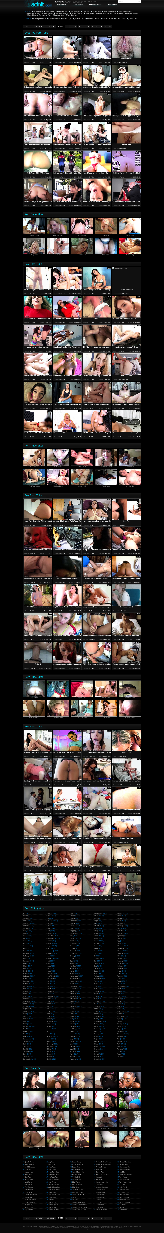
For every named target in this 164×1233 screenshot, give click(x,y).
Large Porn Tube (125, 1202)
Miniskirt (96, 926)
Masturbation (98, 913)
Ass (24, 943)
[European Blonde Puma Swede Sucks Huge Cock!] (38, 548)
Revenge (97, 1034)
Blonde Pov (97, 11)
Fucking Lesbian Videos (80, 1207)
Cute (48, 963)
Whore (119, 1041)
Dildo (48, 983)
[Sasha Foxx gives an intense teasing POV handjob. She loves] (97, 288)
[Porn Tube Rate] (126, 374)
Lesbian (72, 1041)
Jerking (72, 1011)
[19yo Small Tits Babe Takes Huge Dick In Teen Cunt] (67, 403)
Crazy (48, 948)
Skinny (119, 918)
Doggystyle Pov (117, 13)
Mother (96, 936)
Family (48, 1026)
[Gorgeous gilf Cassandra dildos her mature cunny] (67, 431)
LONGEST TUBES (95, 5)
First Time (49, 1046)
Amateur (25, 923)
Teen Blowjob (47, 13)
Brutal (25, 1029)
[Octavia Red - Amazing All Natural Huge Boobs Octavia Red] (97, 374)
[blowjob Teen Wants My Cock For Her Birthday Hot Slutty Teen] (97, 57)
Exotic (48, 1016)
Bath (24, 958)
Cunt (48, 961)
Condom (49, 941)
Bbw (24, 963)
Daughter (49, 973)
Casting (25, 1046)
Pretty (95, 1009)
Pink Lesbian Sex (125, 1167)
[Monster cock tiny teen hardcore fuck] (126, 663)
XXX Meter (122, 1184)
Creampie (49, 951)
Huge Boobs (89, 13)
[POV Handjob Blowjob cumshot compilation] (67, 374)
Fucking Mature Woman (103, 1164)
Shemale (97, 1059)
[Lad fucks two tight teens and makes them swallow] (126, 779)
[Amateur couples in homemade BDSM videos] (38, 288)
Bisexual (25, 991)
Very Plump (123, 1177)
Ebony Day (58, 1108)
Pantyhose (97, 978)
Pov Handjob (75, 11)
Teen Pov (86, 11)
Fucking (72, 926)
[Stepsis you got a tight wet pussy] (38, 345)
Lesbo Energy (100, 1192)
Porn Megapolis (124, 1169)
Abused (25, 916)
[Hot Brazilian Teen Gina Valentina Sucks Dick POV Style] (97, 751)
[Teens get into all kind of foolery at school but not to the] (126, 865)
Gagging (73, 931)
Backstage (26, 956)
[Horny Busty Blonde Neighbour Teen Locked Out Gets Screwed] (38, 317)
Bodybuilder (27, 1009)
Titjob (119, 991)
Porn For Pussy (124, 1189)
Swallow (120, 963)
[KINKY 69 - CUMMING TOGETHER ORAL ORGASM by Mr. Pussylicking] (67, 288)
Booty (25, 1016)
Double (48, 999)
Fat (47, 1031)
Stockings (120, 948)
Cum (48, 956)
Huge (72, 983)
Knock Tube (106, 698)
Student (119, 958)
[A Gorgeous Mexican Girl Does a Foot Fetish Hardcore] (38, 751)
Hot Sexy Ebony (106, 1128)
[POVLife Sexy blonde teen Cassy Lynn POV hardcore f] (67, 808)
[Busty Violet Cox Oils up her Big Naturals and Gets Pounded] (126, 403)
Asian (25, 941)
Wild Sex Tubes (58, 486)
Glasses (72, 948)
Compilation (50, 938)
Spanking (120, 936)
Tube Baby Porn (130, 717)
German (72, 938)
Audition (25, 946)
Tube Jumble (82, 466)
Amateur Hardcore (125, 11)
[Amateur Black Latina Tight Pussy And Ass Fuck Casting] (67, 520)
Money (96, 931)
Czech (48, 966)
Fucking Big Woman (78, 1202)
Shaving (96, 1056)
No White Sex (82, 1148)
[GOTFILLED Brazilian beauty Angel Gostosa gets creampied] (97, 431)
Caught (25, 1049)
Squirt (119, 943)
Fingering (49, 1044)
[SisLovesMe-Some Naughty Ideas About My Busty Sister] (38, 86)
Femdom (49, 1036)
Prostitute (97, 1016)
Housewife (73, 981)
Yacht (119, 1051)
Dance (48, 971)
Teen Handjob (72, 15)
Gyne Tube (82, 698)
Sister (119, 916)
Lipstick (72, 1049)
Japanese (73, 1006)
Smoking (120, 926)
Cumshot (49, 958)
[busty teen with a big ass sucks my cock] (97, 605)
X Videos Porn (124, 1192)
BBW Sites (75, 1187)
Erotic (48, 1009)
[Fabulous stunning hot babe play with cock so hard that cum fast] (97, 634)
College (49, 933)
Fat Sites (75, 1200)
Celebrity (26, 1051)
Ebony (48, 1004)
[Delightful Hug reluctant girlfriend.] (126, 634)
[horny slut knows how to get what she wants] (97, 520)
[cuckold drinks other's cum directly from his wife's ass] (38, 114)
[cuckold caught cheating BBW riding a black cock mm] (126, 808)
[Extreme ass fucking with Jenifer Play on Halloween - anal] (67, 171)
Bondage (26, 1011)
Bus (24, 1034)
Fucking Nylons (101, 1167)
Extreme (49, 1019)
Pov (95, 1004)
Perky (95, 986)
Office (95, 953)
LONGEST (50, 26)
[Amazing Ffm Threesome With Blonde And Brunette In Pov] (97, 837)
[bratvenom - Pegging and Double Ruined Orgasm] (97, 86)
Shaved (96, 1054)
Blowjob (25, 1006)
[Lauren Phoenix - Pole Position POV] (67, 837)
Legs (71, 1039)
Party (95, 981)
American (26, 928)
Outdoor (96, 971)
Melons (96, 918)
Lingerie (73, 1046)
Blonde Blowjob (77, 13)
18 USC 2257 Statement (75, 1229)
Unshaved (120, 1016)
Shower (119, 913)
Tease (119, 978)
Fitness (48, 1054)
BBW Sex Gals (58, 235)
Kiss (71, 1019)
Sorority (119, 931)
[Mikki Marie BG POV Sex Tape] (38, 171)
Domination (50, 996)
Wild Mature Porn (125, 1182)
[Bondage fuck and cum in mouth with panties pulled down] (38, 779)
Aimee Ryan (67, 19)
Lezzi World (99, 1207)
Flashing (49, 1056)
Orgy (95, 966)
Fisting (48, 1051)
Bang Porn (34, 255)
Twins (119, 1004)
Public (96, 1019)
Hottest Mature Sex (102, 1182)
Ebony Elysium (82, 1108)
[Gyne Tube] (126, 520)
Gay (71, 936)
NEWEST (39, 26)
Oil (95, 956)
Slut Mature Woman (125, 1174)
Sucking (120, 961)
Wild (118, 1046)
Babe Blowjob (33, 15)
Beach (25, 968)
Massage (73, 1059)
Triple (119, 1001)
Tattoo (119, 973)
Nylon (96, 951)
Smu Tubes (106, 717)
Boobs (25, 1014)
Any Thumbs (130, 486)
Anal (24, 931)
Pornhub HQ (130, 255)
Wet (118, 1039)
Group (72, 958)
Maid (71, 1054)
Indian (72, 991)
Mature (96, 916)
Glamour (73, 946)
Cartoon (25, 1041)
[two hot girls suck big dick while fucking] (97, 779)
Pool (95, 999)
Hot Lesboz (99, 1179)
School (96, 1044)
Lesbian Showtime (102, 1187)
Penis (95, 983)
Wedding (120, 1036)
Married (72, 1056)
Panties (96, 976)
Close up (49, 921)
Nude (95, 946)
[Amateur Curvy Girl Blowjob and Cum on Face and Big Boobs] (38, 200)
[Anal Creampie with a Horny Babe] (97, 171)
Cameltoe (26, 1039)
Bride (24, 1021)
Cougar (48, 943)
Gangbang (73, 933)
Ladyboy (73, 1029)
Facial (48, 1024)
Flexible (49, 1059)
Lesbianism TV (101, 1184)
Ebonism (34, 1108)
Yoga (119, 1054)
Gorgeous (73, 953)
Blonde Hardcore (103, 13)
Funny (72, 928)
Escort (48, 1011)
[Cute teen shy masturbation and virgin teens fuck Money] (38, 403)
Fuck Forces (34, 466)
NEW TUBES (78, 5)
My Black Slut (58, 1148)
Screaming (97, 1046)
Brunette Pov (62, 11)
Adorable (26, 918)
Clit (47, 918)
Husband (73, 989)
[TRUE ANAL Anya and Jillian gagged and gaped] (67, 634)
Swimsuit (120, 966)
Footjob (72, 916)
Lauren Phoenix (54, 19)
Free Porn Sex (124, 1195)
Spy (118, 941)
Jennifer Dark (79, 19)
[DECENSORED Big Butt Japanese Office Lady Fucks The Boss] (67, 200)
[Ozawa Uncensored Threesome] (97, 577)
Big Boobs (26, 976)
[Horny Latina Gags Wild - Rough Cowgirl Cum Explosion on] (97, 114)
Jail (71, 1004)
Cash (24, 1044)
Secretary (97, 1049)
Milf (95, 923)
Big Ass (25, 973)
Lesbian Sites (100, 1189)
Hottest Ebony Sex (130, 1128)
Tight (119, 989)
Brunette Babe (59, 15)
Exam (48, 1014)
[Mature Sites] (126, 143)
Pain (95, 973)
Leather (72, 1036)
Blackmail (26, 999)
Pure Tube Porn (34, 717)
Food (71, 913)
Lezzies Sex (100, 1205)
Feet (47, 1034)
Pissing (96, 994)
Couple (48, 946)
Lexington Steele (40, 19)
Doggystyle (50, 991)
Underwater (121, 1011)
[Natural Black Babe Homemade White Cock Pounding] (126, 577)
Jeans (72, 1009)
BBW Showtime (130, 1148)
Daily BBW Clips (77, 1192)
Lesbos (98, 1200)
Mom (95, 928)
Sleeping (120, 923)
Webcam (120, 1034)
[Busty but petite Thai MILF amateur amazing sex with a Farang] (97, 548)
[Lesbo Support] (126, 751)
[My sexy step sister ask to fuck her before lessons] (67, 86)
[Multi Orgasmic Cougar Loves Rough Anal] (67, 865)
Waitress (120, 1031)
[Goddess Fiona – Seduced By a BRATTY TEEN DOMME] (126, 171)
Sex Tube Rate (58, 717)
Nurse (96, 948)
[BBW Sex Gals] (126, 57)
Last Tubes (105, 255)
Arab (24, 938)
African (25, 921)
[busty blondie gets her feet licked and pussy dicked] (97, 403)
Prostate (96, 1014)
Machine (73, 1051)
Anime (25, 933)
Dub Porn (58, 255)
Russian (96, 1041)
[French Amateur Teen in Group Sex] (126, 548)
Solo (118, 928)
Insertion (73, 996)
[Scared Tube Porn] (119, 268)
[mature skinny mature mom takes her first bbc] (67, 143)
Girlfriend (73, 943)
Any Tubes (34, 698)
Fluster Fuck (82, 255)
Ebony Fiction (105, 1108)
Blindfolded (26, 1001)
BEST (28, 26)
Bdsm (25, 966)
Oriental (96, 968)
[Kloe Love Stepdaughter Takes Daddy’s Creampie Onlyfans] (67, 345)
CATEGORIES (112, 5)
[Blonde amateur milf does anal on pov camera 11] (67, 548)
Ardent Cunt (130, 235)
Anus (24, 936)
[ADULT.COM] (38, 10)
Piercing (96, 991)
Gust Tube (58, 698)
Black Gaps (82, 1089)
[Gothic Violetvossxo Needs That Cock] (38, 57)
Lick (71, 1044)
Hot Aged (99, 1177)
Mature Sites (123, 1164)
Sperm (119, 938)
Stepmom (120, 946)
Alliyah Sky (133, 19)
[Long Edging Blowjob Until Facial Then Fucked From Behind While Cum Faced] (97, 894)
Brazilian (26, 1019)
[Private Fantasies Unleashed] (67, 114)
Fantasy (49, 1029)
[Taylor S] (38, 663)
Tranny (119, 999)
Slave (119, 921)
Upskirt (119, 1019)
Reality (96, 1026)
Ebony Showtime (58, 1128)
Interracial (73, 999)
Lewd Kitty (99, 1202)
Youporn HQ (82, 486)
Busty (24, 1036)
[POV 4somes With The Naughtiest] (38, 143)
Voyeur (119, 1029)
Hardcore (73, 968)
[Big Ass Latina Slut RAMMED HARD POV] (38, 431)
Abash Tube (106, 486)
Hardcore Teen (46, 15)
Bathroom (26, 961)
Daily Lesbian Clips (78, 1195)
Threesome (121, 986)
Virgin (119, 1026)
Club (48, 926)
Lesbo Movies (100, 1195)
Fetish (48, 1039)
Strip (118, 956)
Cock (48, 928)
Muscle (96, 938)
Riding (96, 1036)
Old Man (96, 958)
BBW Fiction (106, 1148)
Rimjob (96, 1039)
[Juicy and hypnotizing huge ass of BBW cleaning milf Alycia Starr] (38, 894)
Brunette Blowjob (110, 11)
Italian (72, 1001)
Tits (118, 994)
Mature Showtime (125, 1162)
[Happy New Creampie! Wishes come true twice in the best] (38, 520)
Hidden (72, 973)
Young (119, 1056)
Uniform (120, 1014)
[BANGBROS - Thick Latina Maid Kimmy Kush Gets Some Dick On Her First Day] (126, 894)
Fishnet (48, 1049)
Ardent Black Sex (34, 1089)
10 (105, 26)
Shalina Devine (107, 19)
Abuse (85, 1229)
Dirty (47, 986)
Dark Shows (130, 1089)
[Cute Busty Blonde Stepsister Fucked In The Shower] (67, 57)
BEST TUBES (61, 5)
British (25, 1024)
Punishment (98, 1021)
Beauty (25, 971)
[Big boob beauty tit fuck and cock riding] (126, 317)
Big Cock (26, 981)
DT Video (122, 1205)
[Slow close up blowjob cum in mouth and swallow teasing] (38, 865)
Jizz (71, 1014)
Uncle (119, 1009)
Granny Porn (100, 1172)
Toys (118, 996)
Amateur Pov (50, 11)
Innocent (73, 994)
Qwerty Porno (34, 235)
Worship (120, 1049)
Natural (96, 941)
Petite (95, 989)
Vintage (119, 1024)
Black (24, 996)
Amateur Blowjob (34, 13)
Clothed (49, 923)
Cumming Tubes (77, 1189)
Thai (118, 983)
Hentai (72, 971)
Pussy (96, 1024)
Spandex (120, 933)
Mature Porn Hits (101, 1210)
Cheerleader (27, 1059)
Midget (96, 921)
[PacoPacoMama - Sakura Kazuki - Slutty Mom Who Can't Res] (38, 374)
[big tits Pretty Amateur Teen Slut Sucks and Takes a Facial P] (67, 605)
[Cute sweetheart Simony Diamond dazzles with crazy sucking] (67, 317)
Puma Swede (120, 19)
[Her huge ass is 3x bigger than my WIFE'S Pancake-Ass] (126, 114)
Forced (72, 918)
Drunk (48, 1001)
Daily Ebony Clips (106, 1089)
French (72, 923)
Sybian (119, 971)
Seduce (96, 1051)
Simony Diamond (93, 19)
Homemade (74, 976)
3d (23, 913)
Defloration (50, 978)
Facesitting (50, 1021)
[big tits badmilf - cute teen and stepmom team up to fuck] (97, 143)
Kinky (72, 1016)
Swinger (120, 968)
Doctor (48, 989)
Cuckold (49, 953)
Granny (72, 956)
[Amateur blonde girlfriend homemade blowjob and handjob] (126, 86)
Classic (48, 916)
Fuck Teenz (99, 1169)
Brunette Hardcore (62, 13)
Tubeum (122, 1207)
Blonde (25, 1004)
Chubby (49, 913)
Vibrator (120, 1021)
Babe (24, 951)
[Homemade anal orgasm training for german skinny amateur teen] (126, 431)
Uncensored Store (106, 466)
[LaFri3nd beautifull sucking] (67, 577)
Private (96, 1011)
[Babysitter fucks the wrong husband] (38, 837)
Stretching (120, 953)
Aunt (24, 948)
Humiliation (74, 986)
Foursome (73, 921)
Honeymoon (74, 978)
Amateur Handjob (132, 13)
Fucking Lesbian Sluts (79, 1205)
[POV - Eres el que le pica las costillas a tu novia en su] (97, 663)
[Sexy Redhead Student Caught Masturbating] (97, 808)
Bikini (24, 989)
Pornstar (96, 1001)
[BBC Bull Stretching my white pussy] (97, 345)
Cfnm (24, 1054)
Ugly (118, 1006)
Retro (95, 1031)
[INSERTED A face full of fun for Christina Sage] (67, 751)
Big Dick (25, 983)
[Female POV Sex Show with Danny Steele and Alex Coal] (97, 200)
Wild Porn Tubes (34, 486)
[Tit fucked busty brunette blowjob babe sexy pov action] (126, 200)
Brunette (25, 1026)
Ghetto (72, 941)
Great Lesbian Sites (102, 1174)
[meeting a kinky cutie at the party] (38, 808)
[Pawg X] (97, 317)
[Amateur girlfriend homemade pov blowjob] (97, 865)
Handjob (73, 966)
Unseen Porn (129, 466)
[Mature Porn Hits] (126, 837)
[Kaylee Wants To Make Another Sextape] (38, 577)
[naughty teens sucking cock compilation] (38, 634)
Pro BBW (122, 1172)
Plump (96, 996)
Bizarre (25, 994)
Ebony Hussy (34, 1128)
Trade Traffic (91, 1229)
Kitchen (72, 1021)
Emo (47, 1006)
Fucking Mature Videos (103, 1162)
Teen (119, 981)
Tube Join (106, 235)
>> (110, 26)
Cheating (26, 1056)
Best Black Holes (58, 1089)
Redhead (97, 1029)
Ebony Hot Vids (130, 1108)
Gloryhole (73, 951)
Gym (71, 961)
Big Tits (25, 986)
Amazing (26, 926)
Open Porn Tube (124, 1200)
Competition (50, 936)
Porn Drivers (58, 466)
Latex (72, 1031)
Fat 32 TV (75, 1197)
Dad (47, 968)
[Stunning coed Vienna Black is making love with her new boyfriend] (67, 779)
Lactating (73, 1026)
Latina (72, 1034)
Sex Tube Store (82, 717)
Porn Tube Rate (130, 698)
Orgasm (96, 963)
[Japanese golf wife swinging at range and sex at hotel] (67, 894)
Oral (95, 961)
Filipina (48, 1041)
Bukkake (25, 1031)
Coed (48, 931)
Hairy (72, 963)
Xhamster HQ (124, 1210)
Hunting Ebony (34, 1148)
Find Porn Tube (124, 1197)
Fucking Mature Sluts (79, 1210)
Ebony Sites (82, 1128)
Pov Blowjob (38, 11)
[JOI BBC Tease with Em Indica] (38, 605)
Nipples (96, 943)
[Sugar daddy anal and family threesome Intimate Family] (67, 663)
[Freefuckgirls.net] (126, 605)
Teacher (120, 976)
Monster (96, 933)
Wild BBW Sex (124, 1179)
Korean (72, 1024)
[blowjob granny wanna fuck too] (126, 345)
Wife (118, 1044)
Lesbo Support (100, 1197)
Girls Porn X (123, 1187)
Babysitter (26, 953)
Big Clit (25, 978)
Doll (47, 994)
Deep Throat (50, 976)
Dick (47, 981)
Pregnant (97, 1006)
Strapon (120, 951)
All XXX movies (82, 235)
